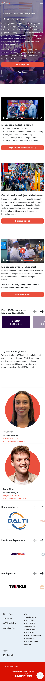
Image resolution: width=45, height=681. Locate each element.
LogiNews (7, 618)
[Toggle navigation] (41, 3)
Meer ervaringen (22, 294)
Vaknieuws (23, 72)
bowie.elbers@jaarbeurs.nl (14, 499)
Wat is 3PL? (29, 620)
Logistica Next (9, 628)
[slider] (10, 118)
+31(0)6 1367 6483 (11, 438)
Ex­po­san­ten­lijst (22, 221)
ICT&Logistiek (9, 623)
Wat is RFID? (29, 623)
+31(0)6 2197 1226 (11, 496)
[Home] (5, 3)
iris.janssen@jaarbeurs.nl (14, 441)
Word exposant (22, 65)
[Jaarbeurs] (22, 676)
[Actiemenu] (40, 675)
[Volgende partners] (42, 507)
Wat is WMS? (29, 632)
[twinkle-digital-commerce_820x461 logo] (17, 587)
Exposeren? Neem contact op (22, 148)
